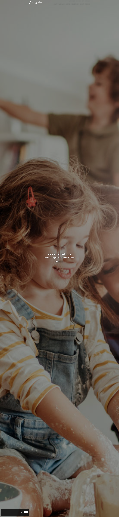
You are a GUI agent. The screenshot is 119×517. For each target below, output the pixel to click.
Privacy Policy (22, 515)
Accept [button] (26, 511)
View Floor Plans (59, 261)
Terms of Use (8, 515)
